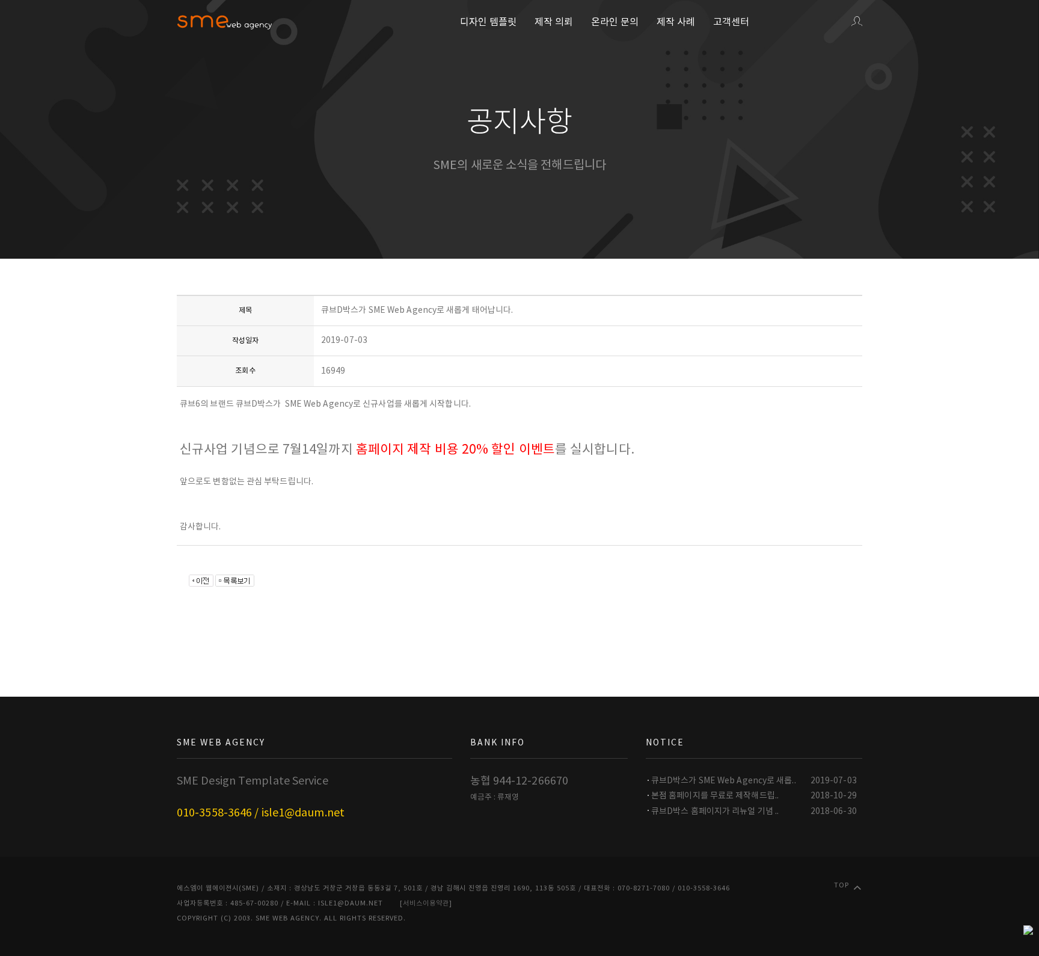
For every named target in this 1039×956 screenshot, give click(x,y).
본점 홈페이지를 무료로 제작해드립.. (715, 796)
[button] (856, 22)
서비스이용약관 (426, 903)
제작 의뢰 (554, 22)
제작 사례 (676, 22)
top (841, 885)
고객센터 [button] (731, 22)
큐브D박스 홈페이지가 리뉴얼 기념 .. (715, 811)
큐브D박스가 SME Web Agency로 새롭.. (723, 781)
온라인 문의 (615, 22)
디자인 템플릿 (488, 22)
